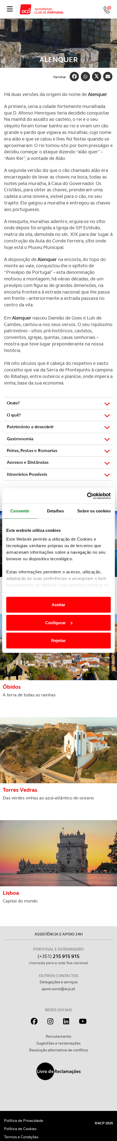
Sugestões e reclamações (58, 1043)
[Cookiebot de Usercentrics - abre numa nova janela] (87, 495)
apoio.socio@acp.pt (58, 988)
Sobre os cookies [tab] (94, 511)
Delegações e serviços (59, 981)
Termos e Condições (21, 1136)
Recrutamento (58, 1036)
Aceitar (58, 604)
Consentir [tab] (19, 511)
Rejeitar (58, 640)
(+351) (58, 956)
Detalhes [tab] (55, 511)
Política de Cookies (20, 1128)
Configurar (55, 622)
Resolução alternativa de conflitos (58, 1050)
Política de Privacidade (23, 1120)
